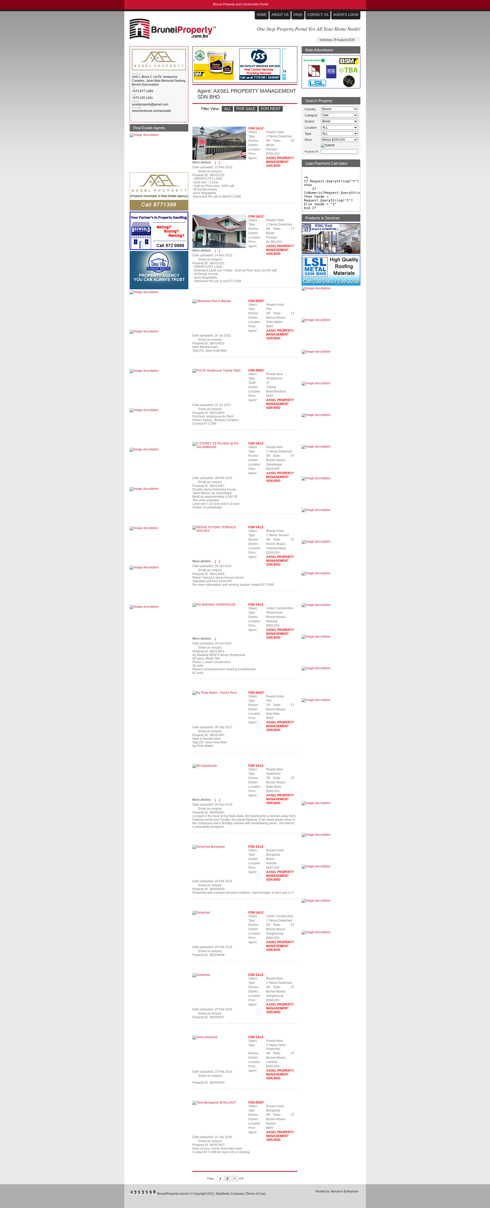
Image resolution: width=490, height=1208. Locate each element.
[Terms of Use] (255, 1193)
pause (291, 76)
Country (310, 109)
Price (308, 140)
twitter (294, 121)
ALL (227, 108)
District (309, 121)
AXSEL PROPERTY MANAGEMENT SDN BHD (280, 162)
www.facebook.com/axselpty (151, 111)
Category (311, 115)
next (291, 64)
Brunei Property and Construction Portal (173, 29)
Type (308, 134)
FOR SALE (245, 108)
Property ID (311, 151)
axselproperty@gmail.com (150, 104)
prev (291, 53)
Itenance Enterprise (344, 1191)
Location (311, 127)
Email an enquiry (210, 171)
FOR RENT (270, 108)
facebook (289, 121)
